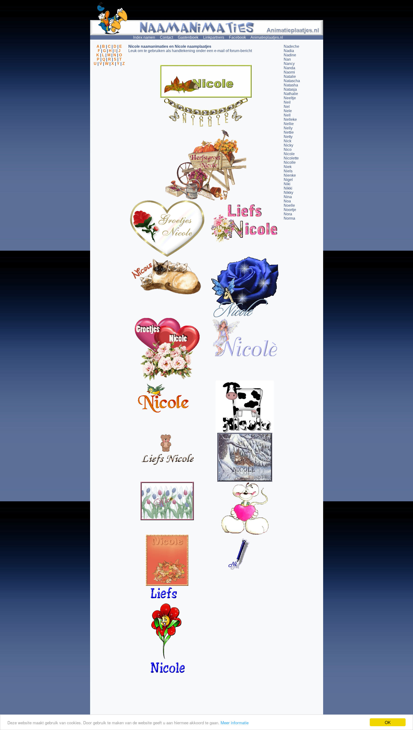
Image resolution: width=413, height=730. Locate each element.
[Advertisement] (109, 89)
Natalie (290, 76)
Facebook (237, 37)
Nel (287, 107)
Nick (287, 141)
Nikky (288, 192)
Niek (288, 167)
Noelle (289, 205)
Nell (287, 115)
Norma (289, 218)
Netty (288, 137)
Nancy (289, 64)
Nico (288, 150)
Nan (287, 59)
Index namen (144, 37)
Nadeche (291, 46)
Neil (287, 102)
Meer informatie (235, 722)
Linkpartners (213, 37)
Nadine (290, 55)
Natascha (292, 81)
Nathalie (291, 94)
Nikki (288, 188)
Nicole (289, 154)
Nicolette (291, 158)
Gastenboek (188, 37)
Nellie (289, 124)
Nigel (288, 180)
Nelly (288, 128)
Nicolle (290, 162)
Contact (166, 37)
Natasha (291, 85)
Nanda (289, 68)
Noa (287, 201)
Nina (288, 197)
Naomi (289, 72)
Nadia (289, 51)
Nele (288, 111)
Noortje (290, 210)
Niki (287, 184)
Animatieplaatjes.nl (266, 37)
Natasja (290, 89)
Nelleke (290, 119)
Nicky (288, 145)
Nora (288, 214)
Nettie (289, 132)
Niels (288, 171)
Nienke (290, 175)
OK (388, 722)
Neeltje (290, 98)
